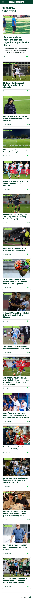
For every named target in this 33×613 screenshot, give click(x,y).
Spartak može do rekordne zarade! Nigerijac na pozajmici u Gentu (16, 41)
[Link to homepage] (16, 2)
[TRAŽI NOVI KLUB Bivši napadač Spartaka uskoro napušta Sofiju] (16, 335)
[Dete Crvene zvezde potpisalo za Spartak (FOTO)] (16, 435)
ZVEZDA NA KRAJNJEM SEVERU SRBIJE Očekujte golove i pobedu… (15, 183)
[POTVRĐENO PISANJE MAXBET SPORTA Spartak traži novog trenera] (16, 533)
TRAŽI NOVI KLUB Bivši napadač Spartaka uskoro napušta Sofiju (16, 347)
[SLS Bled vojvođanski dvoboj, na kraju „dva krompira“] (16, 138)
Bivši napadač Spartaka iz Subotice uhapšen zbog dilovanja (13, 85)
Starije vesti (24, 597)
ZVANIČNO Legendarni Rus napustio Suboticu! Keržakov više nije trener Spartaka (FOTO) (16, 415)
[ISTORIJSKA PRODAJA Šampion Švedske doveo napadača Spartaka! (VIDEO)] (16, 467)
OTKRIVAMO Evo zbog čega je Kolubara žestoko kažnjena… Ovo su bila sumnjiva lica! (15, 581)
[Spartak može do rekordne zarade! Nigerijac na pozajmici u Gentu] (16, 24)
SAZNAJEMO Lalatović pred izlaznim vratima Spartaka (14, 249)
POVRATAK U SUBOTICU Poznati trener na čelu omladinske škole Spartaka (16, 118)
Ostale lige (16, 327)
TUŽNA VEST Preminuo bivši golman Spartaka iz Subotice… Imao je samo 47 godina (15, 282)
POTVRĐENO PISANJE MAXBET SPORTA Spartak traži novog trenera (15, 547)
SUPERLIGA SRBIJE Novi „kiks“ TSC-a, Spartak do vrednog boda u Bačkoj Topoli (15, 217)
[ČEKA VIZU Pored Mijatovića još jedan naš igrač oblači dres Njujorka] (16, 301)
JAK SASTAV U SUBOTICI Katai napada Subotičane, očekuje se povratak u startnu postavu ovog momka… (16, 381)
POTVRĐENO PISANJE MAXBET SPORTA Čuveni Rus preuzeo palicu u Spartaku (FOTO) (15, 514)
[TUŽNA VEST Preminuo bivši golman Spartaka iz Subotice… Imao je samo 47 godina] (16, 268)
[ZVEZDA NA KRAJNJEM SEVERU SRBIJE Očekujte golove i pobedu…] (16, 170)
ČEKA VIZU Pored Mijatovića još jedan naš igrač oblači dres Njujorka (16, 315)
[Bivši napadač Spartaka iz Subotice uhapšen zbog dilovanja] (16, 71)
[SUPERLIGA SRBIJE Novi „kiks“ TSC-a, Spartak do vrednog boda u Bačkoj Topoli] (16, 203)
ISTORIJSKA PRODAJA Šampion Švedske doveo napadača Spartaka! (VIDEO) (15, 480)
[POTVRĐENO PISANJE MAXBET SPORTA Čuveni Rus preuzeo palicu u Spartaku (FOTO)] (16, 500)
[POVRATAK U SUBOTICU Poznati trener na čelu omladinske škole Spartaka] (16, 105)
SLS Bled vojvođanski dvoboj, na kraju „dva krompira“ (16, 151)
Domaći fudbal (8, 17)
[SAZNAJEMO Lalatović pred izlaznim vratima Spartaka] (16, 236)
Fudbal (15, 63)
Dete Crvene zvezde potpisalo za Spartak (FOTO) (15, 448)
